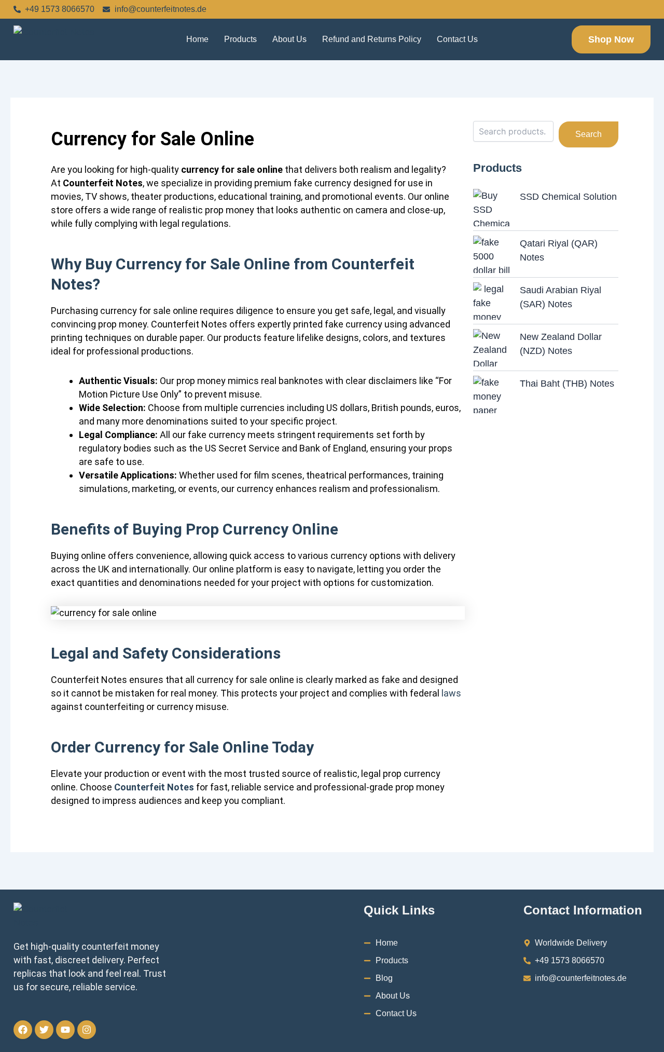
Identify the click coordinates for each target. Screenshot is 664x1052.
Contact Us (457, 39)
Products (240, 39)
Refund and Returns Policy (371, 39)
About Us (289, 39)
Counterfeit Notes (154, 787)
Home (197, 39)
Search (588, 134)
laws (451, 693)
